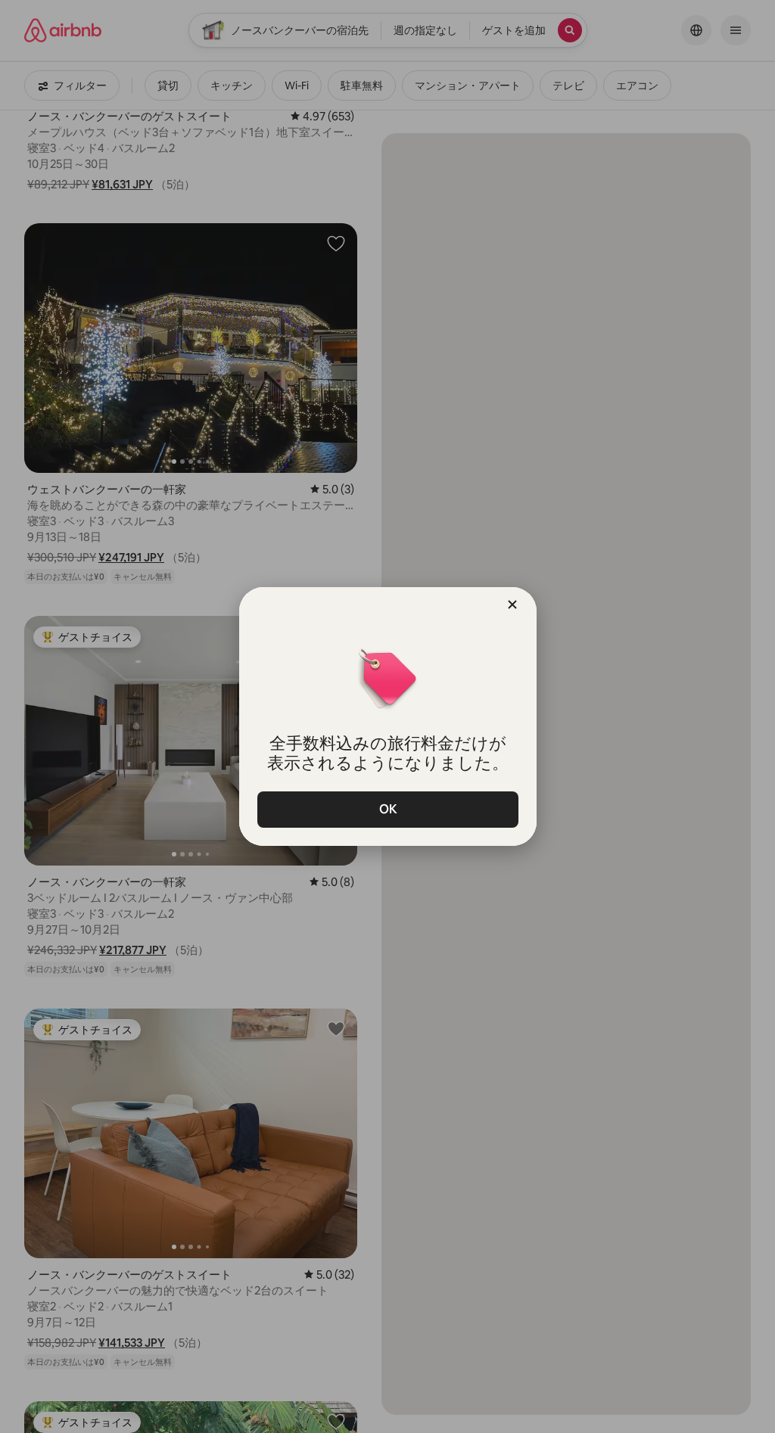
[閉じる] (512, 604)
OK (387, 809)
